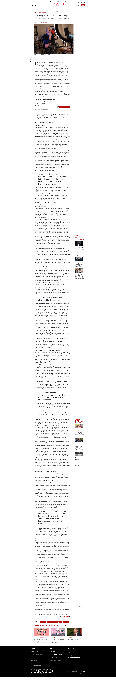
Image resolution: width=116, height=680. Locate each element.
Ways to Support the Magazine (55, 660)
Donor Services (34, 663)
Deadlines (70, 655)
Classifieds (70, 652)
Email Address (37, 105)
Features (62, 614)
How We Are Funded (53, 657)
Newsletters (71, 648)
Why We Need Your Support (55, 662)
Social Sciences (66, 621)
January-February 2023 (44, 22)
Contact (33, 648)
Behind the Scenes (53, 655)
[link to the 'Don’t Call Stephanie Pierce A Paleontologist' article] (79, 270)
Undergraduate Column (56, 637)
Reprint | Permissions (35, 662)
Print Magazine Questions (36, 665)
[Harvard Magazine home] (58, 4)
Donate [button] (82, 5)
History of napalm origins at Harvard (79, 458)
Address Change (34, 660)
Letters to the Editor (39, 637)
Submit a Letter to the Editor (36, 654)
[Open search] (36, 5)
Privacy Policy (52, 651)
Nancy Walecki (37, 20)
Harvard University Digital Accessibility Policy (67, 674)
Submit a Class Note (35, 651)
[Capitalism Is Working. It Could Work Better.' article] (79, 244)
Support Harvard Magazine (57, 654)
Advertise (70, 650)
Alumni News (70, 637)
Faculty (36, 12)
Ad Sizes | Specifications (72, 653)
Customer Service (36, 659)
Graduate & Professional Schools (52, 621)
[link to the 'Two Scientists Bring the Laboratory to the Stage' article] (79, 259)
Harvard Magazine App (74, 657)
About (51, 648)
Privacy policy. (37, 111)
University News (43, 621)
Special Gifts (52, 659)
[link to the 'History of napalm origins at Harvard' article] (79, 454)
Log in (78, 5)
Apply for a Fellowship (35, 656)
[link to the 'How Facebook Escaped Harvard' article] (79, 426)
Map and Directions (53, 649)
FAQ (69, 660)
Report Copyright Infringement (80, 674)
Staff (32, 649)
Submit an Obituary (35, 653)
